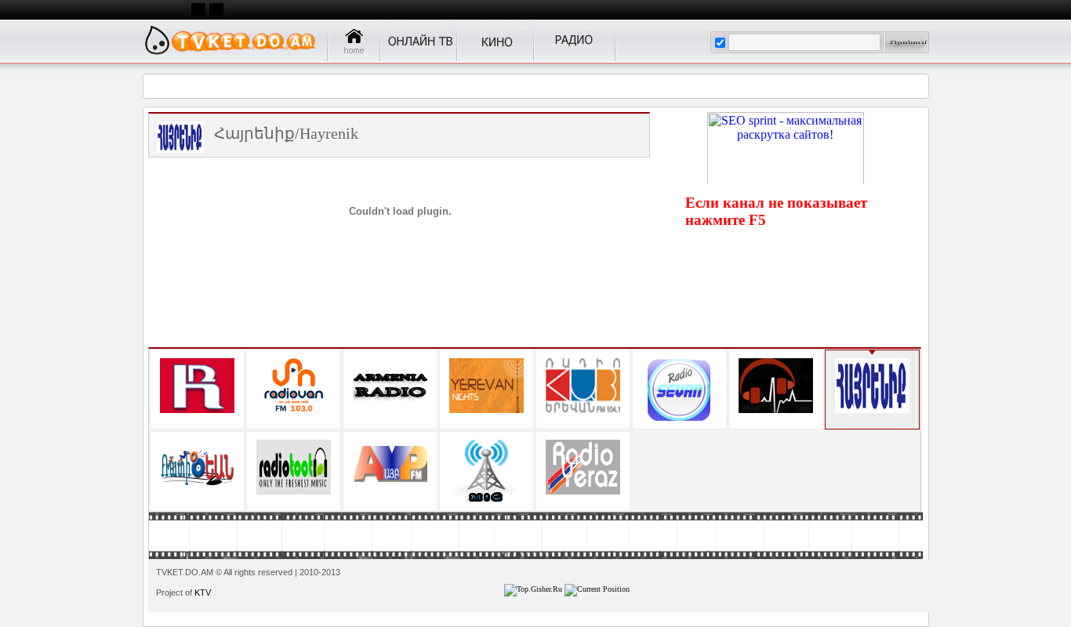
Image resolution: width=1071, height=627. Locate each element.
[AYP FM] (390, 467)
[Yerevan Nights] (486, 385)
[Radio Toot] (293, 467)
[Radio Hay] (583, 385)
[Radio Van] (293, 385)
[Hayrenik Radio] (872, 385)
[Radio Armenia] (390, 385)
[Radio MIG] (486, 471)
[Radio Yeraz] (583, 467)
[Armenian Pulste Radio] (775, 385)
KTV (202, 592)
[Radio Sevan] (679, 389)
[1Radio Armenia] (197, 385)
